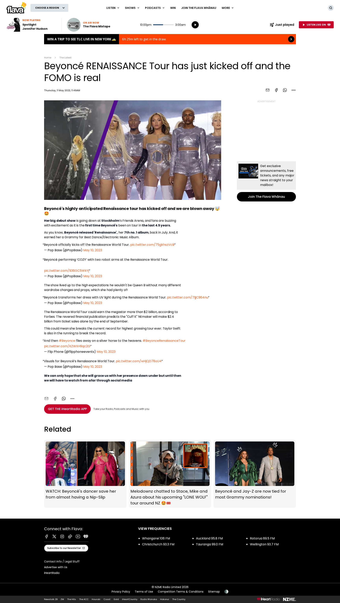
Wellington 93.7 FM (264, 544)
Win (173, 8)
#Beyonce (67, 340)
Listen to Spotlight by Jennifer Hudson (31, 25)
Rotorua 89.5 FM (262, 538)
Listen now (88, 25)
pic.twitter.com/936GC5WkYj (66, 270)
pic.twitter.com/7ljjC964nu (187, 297)
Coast (106, 599)
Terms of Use (144, 592)
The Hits (71, 599)
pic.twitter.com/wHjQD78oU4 (139, 361)
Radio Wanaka (148, 599)
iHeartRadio (52, 573)
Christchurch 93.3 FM (158, 544)
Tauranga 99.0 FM (209, 544)
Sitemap (214, 592)
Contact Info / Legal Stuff (61, 561)
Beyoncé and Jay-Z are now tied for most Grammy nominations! (254, 474)
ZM (62, 599)
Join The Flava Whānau (198, 8)
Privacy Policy (121, 592)
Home (47, 57)
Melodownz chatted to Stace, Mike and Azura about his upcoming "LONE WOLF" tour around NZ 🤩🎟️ (170, 474)
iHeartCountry (129, 599)
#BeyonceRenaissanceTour (164, 340)
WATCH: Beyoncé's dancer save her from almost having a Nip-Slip (85, 474)
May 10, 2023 (92, 250)
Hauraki (96, 599)
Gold (116, 599)
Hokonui (164, 599)
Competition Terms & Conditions (180, 592)
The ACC (84, 599)
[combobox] (293, 90)
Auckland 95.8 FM (209, 538)
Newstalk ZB (50, 599)
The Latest (65, 57)
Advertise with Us (55, 567)
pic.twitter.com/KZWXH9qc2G (67, 346)
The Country (178, 599)
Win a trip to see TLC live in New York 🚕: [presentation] (170, 39)
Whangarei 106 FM (156, 538)
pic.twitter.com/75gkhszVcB (152, 244)
